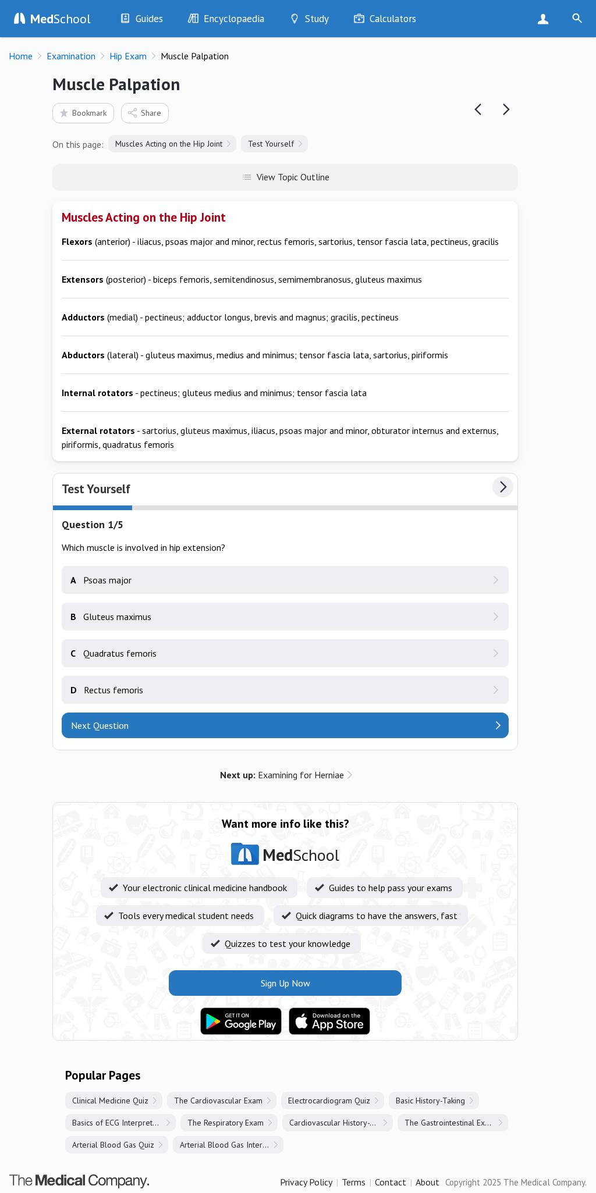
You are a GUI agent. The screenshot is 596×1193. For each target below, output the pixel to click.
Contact (390, 1182)
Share (151, 113)
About (427, 1182)
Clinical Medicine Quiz (110, 1100)
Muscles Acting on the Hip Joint (168, 143)
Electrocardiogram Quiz (329, 1100)
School (60, 18)
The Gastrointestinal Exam (450, 1122)
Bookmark (89, 113)
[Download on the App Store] (329, 1021)
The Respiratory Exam (225, 1122)
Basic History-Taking (430, 1100)
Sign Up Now (545, 18)
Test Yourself (271, 143)
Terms (354, 1182)
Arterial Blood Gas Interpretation (231, 1144)
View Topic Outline (293, 177)
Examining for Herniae (282, 775)
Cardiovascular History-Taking (340, 1122)
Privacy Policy (306, 1182)
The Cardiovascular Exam (218, 1100)
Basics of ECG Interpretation (120, 1122)
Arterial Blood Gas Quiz (113, 1144)
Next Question (100, 725)
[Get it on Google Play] (241, 1021)
